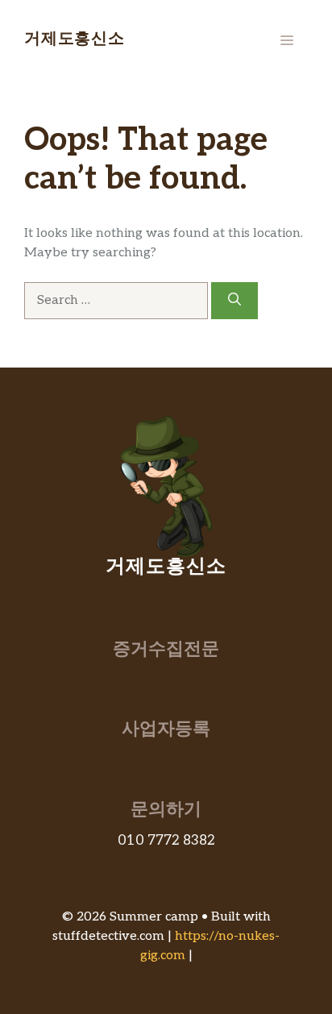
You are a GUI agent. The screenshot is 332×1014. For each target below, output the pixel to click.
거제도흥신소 (74, 40)
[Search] (234, 300)
